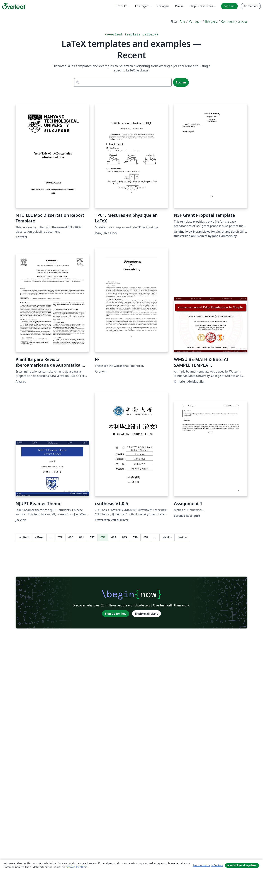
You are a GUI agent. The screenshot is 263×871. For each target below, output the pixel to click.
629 (60, 537)
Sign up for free (115, 614)
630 (70, 537)
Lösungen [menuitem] (141, 6)
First (24, 537)
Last (182, 537)
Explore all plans (146, 614)
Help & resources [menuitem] (201, 6)
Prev (39, 537)
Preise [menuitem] (179, 6)
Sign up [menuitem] (229, 6)
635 (124, 537)
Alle (182, 21)
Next (167, 537)
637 (145, 537)
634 (113, 537)
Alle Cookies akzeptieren (242, 865)
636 (135, 537)
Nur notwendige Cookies (208, 865)
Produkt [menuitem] (121, 6)
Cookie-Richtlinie (77, 867)
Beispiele (211, 21)
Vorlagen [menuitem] (163, 6)
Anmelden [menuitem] (251, 6)
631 (81, 537)
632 (92, 537)
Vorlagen (195, 21)
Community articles (234, 21)
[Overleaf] (13, 6)
